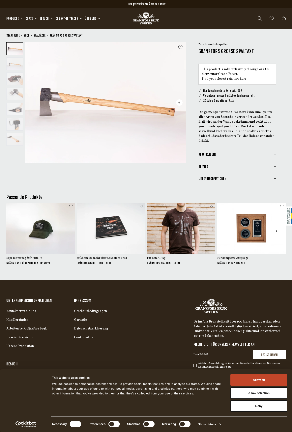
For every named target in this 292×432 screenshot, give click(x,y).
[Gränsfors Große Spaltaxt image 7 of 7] (14, 139)
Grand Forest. (228, 74)
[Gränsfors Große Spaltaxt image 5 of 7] (14, 109)
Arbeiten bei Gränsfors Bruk (26, 328)
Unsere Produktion (20, 346)
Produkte (12, 18)
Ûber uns (90, 18)
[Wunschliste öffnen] (272, 18)
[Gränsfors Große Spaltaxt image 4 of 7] (14, 94)
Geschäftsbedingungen (90, 311)
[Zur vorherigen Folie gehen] (31, 102)
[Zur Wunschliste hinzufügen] (180, 47)
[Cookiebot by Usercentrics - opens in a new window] (25, 424)
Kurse (29, 18)
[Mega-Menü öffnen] (21, 18)
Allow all (259, 380)
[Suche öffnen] (259, 18)
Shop (27, 35)
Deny (258, 406)
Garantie (80, 320)
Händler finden (17, 320)
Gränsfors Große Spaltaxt (66, 35)
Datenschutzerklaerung (91, 328)
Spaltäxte (39, 35)
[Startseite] (146, 18)
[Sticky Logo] (289, 216)
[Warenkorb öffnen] (283, 18)
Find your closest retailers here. (224, 79)
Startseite (13, 35)
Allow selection (259, 393)
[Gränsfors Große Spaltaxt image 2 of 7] (14, 63)
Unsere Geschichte (19, 337)
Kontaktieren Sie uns (21, 311)
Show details (207, 424)
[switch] (114, 424)
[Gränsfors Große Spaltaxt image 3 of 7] (14, 79)
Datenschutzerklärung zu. (214, 367)
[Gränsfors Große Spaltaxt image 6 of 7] (14, 124)
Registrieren (269, 354)
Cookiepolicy (83, 337)
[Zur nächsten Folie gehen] (179, 102)
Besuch (44, 18)
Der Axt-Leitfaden (67, 18)
